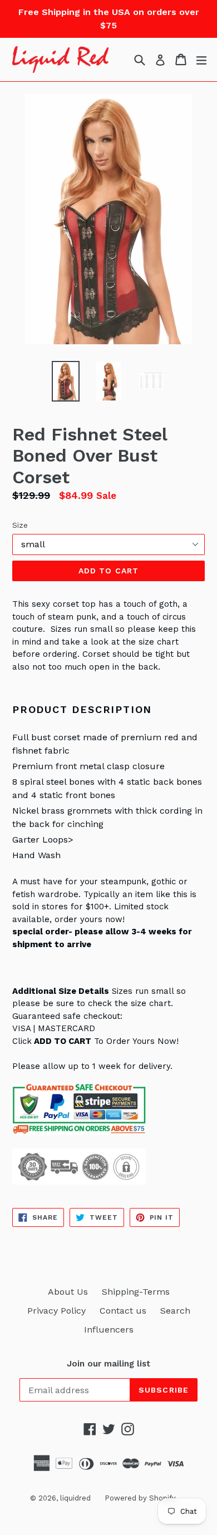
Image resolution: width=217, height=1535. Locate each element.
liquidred (75, 1498)
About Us (68, 1291)
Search (175, 1310)
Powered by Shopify (140, 1498)
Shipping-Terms (136, 1291)
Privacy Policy (56, 1310)
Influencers (109, 1329)
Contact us (123, 1310)
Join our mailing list (108, 1364)
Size (20, 525)
